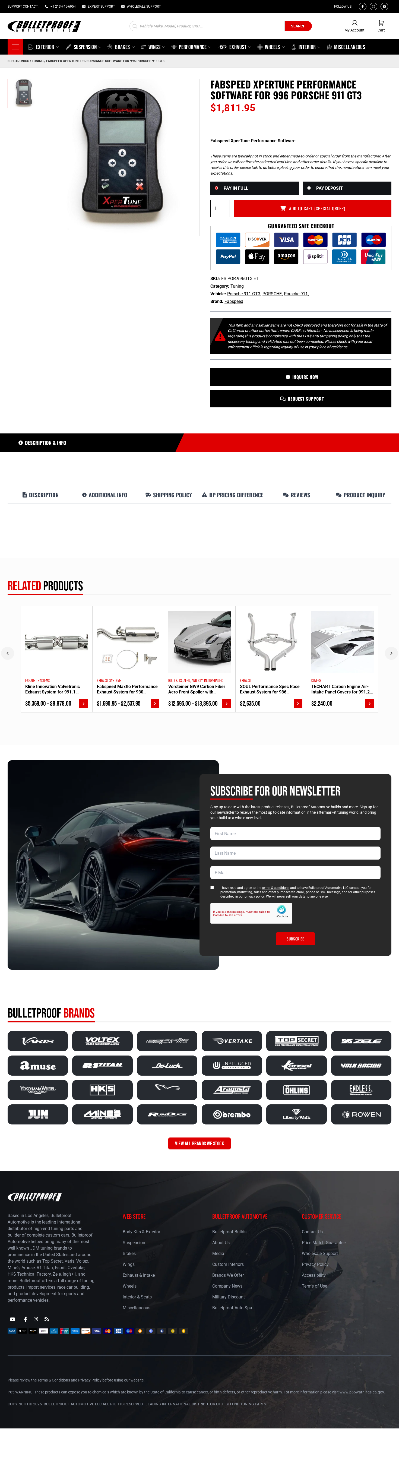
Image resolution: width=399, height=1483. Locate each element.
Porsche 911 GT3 (243, 293)
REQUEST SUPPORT (306, 398)
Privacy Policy (315, 1264)
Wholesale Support (320, 1253)
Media (218, 1253)
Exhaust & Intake (139, 1275)
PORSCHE (272, 293)
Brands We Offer (228, 1275)
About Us (221, 1242)
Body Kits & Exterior (141, 1231)
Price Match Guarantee (324, 1242)
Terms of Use (314, 1286)
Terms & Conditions (53, 1380)
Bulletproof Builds (229, 1231)
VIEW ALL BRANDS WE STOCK (199, 1143)
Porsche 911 (296, 293)
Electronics (18, 61)
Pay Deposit (329, 188)
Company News (227, 1286)
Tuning (37, 61)
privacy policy (254, 896)
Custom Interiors (228, 1264)
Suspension (134, 1242)
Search (298, 26)
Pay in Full (236, 188)
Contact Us (312, 1231)
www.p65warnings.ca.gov (362, 1392)
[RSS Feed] (46, 1319)
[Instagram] (373, 6)
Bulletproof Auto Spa (232, 1307)
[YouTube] (12, 1319)
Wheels (130, 1286)
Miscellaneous (136, 1307)
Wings (129, 1264)
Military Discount (228, 1297)
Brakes (129, 1253)
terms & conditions (275, 888)
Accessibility (314, 1275)
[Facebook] (362, 6)
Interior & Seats (137, 1297)
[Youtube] (384, 6)
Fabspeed (233, 301)
